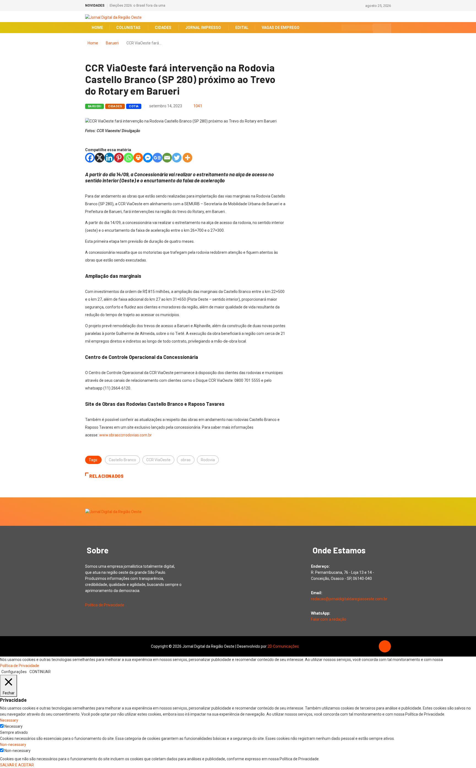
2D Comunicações (283, 646)
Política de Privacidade (104, 605)
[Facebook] (90, 157)
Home (93, 43)
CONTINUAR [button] (40, 672)
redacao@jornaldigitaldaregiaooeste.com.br (349, 599)
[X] (99, 157)
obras (186, 460)
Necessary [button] (9, 720)
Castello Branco (122, 460)
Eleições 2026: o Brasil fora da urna (137, 5)
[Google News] (157, 157)
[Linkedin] (109, 157)
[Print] (138, 157)
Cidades (115, 106)
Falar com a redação (328, 619)
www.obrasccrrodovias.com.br (125, 435)
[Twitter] (177, 157)
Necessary (13, 726)
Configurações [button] (14, 672)
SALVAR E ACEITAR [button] (17, 765)
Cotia (134, 106)
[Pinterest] (119, 157)
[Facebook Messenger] (148, 157)
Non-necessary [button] (13, 744)
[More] (187, 157)
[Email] (167, 157)
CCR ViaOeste (158, 460)
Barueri (112, 43)
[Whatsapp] (128, 157)
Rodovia (208, 460)
